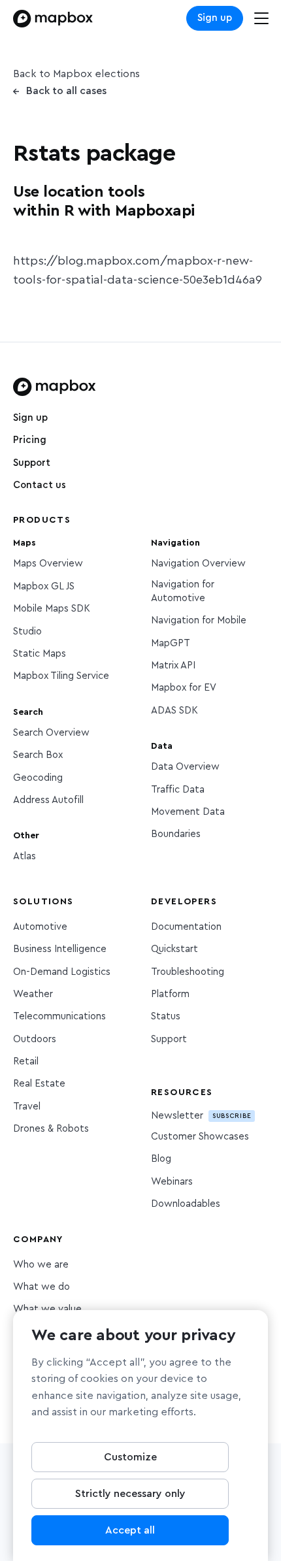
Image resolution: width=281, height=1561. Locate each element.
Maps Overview (48, 563)
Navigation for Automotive (182, 591)
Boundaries (176, 834)
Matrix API (173, 665)
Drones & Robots (51, 1129)
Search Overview (51, 733)
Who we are (41, 1265)
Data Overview (185, 767)
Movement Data (188, 812)
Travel (27, 1106)
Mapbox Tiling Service (61, 676)
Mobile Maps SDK (51, 609)
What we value (47, 1309)
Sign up (214, 18)
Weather (33, 994)
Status (165, 1016)
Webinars (172, 1182)
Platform (170, 994)
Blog (161, 1159)
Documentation (186, 927)
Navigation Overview (198, 563)
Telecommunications (59, 1016)
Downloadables (185, 1204)
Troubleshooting (187, 972)
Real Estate (39, 1084)
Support (31, 463)
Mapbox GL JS (43, 586)
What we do (41, 1287)
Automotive (40, 927)
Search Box (38, 755)
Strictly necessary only (130, 1493)
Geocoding (38, 778)
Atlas (24, 856)
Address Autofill (48, 800)
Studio (27, 631)
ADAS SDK (174, 710)
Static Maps (39, 654)
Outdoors (34, 1039)
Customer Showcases (200, 1137)
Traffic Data (178, 790)
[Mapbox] (53, 18)
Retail (26, 1061)
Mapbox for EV (183, 688)
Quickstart (174, 949)
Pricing (29, 440)
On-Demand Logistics (61, 972)
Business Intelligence (60, 949)
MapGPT (170, 643)
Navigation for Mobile (198, 620)
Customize (130, 1457)
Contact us (39, 485)
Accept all (130, 1530)
